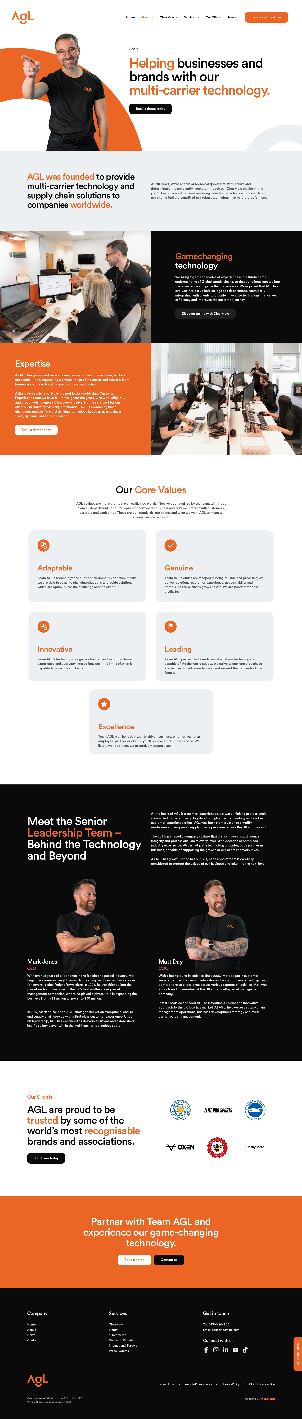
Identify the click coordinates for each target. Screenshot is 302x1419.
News (232, 17)
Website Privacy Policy (198, 1384)
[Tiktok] (245, 1350)
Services (190, 17)
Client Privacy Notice (262, 1384)
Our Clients (214, 17)
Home (130, 17)
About (145, 17)
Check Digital (267, 1398)
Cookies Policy (231, 1384)
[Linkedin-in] (226, 1350)
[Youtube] (235, 1350)
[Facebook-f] (206, 1350)
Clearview (167, 17)
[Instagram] (216, 1350)
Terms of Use (166, 1384)
